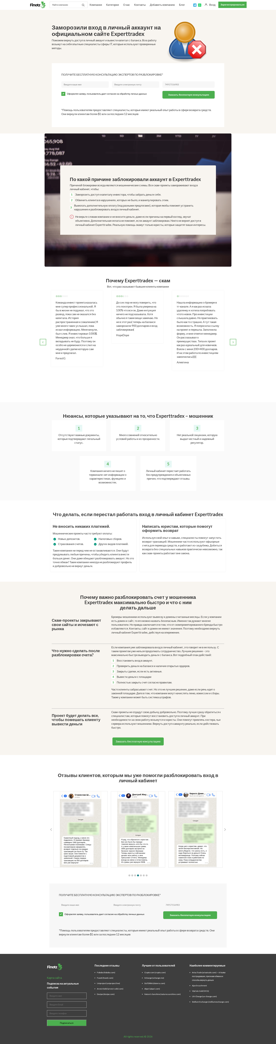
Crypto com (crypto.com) (155, 972)
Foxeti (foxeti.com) (105, 978)
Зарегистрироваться (232, 4)
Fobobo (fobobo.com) (106, 972)
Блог (182, 4)
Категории (112, 4)
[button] (129, 875)
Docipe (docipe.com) (106, 994)
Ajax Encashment (199, 985)
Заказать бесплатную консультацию (188, 94)
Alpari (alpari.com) (152, 989)
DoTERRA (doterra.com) (154, 983)
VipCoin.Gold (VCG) (200, 991)
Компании (96, 4)
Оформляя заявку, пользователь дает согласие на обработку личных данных (107, 93)
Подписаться (66, 1023)
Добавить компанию (162, 4)
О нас (126, 4)
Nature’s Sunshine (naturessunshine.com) (162, 994)
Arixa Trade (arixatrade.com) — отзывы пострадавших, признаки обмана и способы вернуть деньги (209, 976)
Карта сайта (54, 977)
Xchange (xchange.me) (154, 978)
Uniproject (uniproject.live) (108, 983)
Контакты (140, 4)
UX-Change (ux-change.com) (204, 996)
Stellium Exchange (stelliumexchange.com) (210, 1002)
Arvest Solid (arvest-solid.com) (110, 989)
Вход (212, 4)
